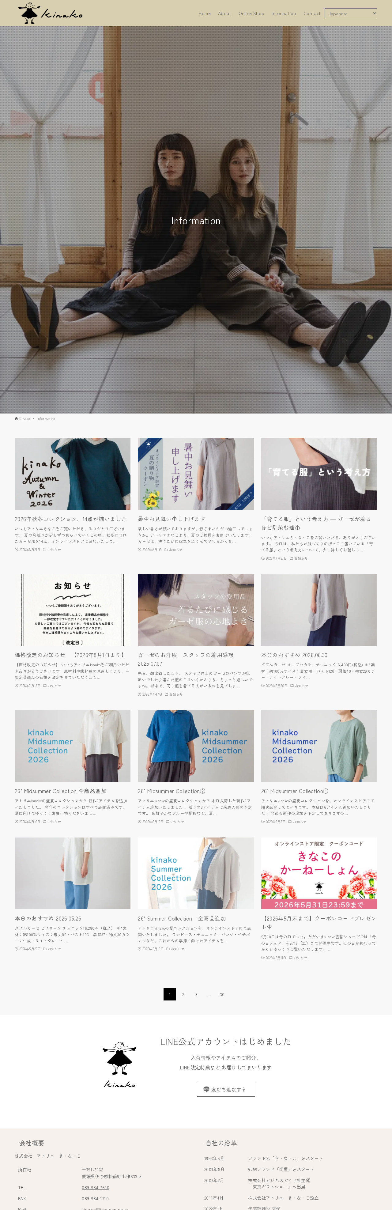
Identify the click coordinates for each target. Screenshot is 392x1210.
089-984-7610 (95, 1187)
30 (222, 994)
